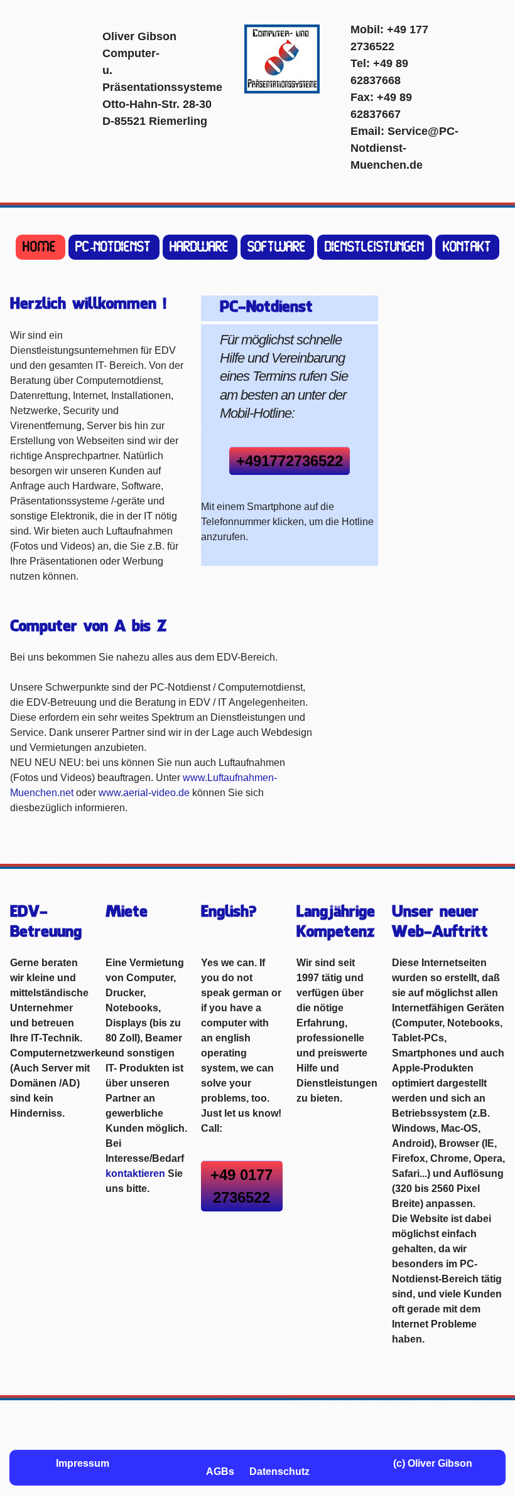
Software (277, 247)
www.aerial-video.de (144, 792)
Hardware (199, 247)
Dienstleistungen (375, 247)
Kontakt (467, 247)
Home (40, 247)
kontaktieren (135, 1173)
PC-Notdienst (113, 247)
